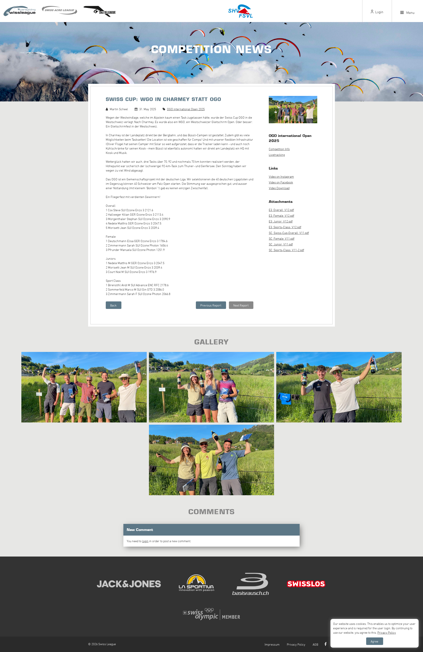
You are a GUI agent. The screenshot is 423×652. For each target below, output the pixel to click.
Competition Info (279, 149)
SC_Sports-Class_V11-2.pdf (286, 250)
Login (378, 12)
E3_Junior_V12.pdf (281, 221)
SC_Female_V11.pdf (281, 238)
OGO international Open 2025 (186, 109)
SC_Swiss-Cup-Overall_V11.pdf (289, 233)
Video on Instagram (281, 176)
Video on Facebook (281, 182)
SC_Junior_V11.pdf (281, 244)
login (145, 541)
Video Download (279, 188)
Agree (374, 641)
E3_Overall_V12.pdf (281, 210)
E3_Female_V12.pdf (281, 215)
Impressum (272, 644)
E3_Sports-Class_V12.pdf (285, 227)
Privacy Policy (296, 644)
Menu (410, 13)
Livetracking (277, 155)
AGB (315, 644)
